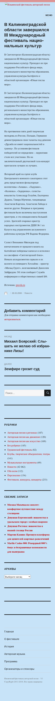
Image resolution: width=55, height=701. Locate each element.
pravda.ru (20, 284)
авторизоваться (12, 319)
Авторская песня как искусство (23, 441)
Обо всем (12, 471)
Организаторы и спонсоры (19, 669)
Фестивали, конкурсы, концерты (24, 479)
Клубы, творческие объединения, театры (28, 453)
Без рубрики (13, 445)
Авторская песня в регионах (22, 432)
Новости (28, 293)
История (9, 646)
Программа (10, 661)
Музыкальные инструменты (22, 462)
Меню (49, 15)
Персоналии (13, 475)
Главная (9, 631)
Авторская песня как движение (23, 436)
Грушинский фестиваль (19, 449)
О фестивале (11, 639)
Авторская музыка (14, 654)
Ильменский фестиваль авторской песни (21, 678)
